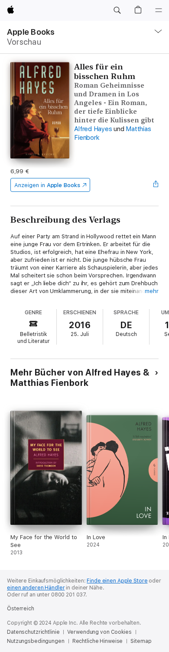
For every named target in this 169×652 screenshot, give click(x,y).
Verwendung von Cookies (99, 632)
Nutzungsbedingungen (36, 641)
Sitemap (140, 641)
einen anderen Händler (36, 588)
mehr (152, 291)
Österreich (20, 609)
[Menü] (158, 10)
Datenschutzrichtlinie (33, 632)
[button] (117, 10)
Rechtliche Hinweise (97, 641)
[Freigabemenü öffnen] (156, 185)
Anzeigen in (47, 185)
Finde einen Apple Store (117, 581)
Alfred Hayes (93, 129)
